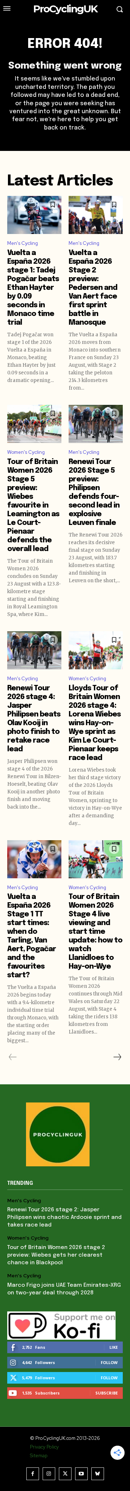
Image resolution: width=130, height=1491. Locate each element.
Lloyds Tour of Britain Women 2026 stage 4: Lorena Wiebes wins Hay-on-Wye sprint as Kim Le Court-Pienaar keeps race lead (95, 723)
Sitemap (38, 1456)
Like (113, 1347)
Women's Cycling (26, 452)
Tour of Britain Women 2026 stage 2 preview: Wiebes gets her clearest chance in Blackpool (56, 1255)
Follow (109, 1362)
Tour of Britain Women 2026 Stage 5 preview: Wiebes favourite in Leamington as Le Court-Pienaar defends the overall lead (33, 505)
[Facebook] (32, 1473)
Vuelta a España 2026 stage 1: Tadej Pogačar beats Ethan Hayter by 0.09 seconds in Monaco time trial (33, 287)
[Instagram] (49, 1473)
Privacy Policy (44, 1447)
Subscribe (106, 1393)
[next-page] (117, 1057)
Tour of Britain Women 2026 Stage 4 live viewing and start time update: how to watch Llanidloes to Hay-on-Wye (95, 931)
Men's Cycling (22, 243)
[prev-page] (12, 1057)
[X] (65, 1473)
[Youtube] (81, 1473)
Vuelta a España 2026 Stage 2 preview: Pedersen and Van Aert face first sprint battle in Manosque (93, 287)
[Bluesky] (97, 1473)
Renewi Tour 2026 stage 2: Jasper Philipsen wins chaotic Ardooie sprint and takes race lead (64, 1217)
